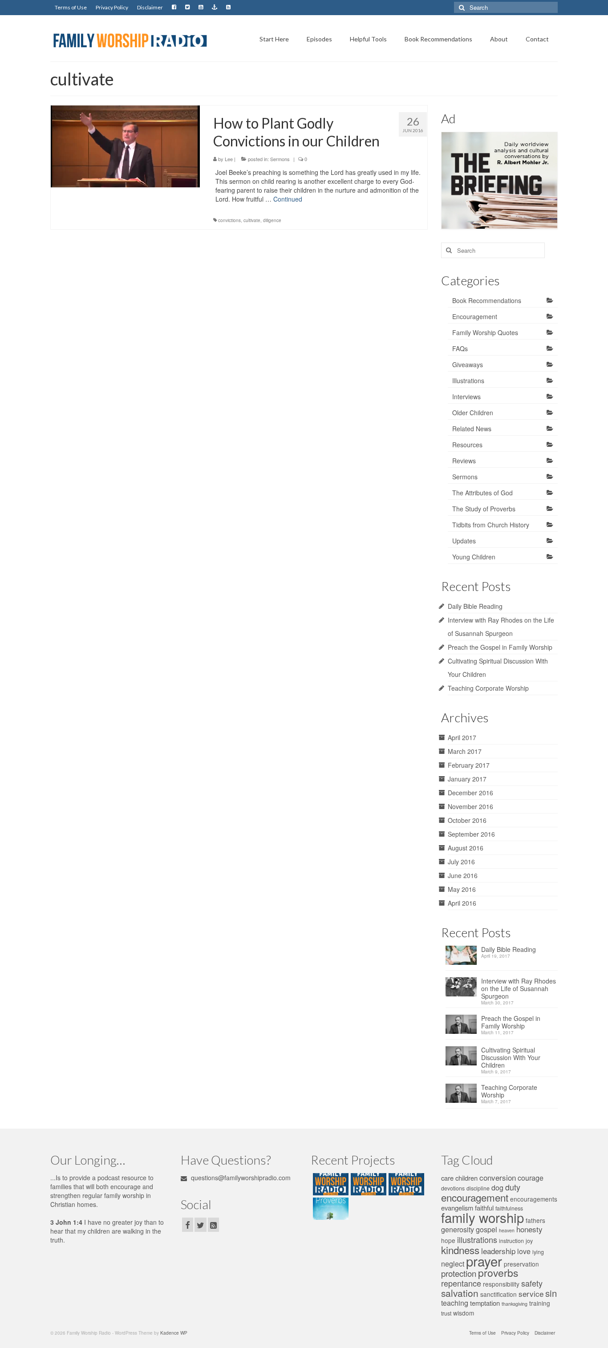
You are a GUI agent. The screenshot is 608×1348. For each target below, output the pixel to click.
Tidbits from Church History (490, 524)
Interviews (466, 396)
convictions (229, 220)
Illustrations (468, 380)
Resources (467, 444)
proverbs (498, 1272)
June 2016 (463, 875)
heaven (507, 1230)
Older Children (472, 412)
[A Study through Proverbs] (330, 1209)
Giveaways (467, 364)
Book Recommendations (486, 300)
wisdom (463, 1312)
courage (530, 1178)
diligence (272, 220)
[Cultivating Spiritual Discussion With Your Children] (463, 1058)
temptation (485, 1303)
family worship (482, 1217)
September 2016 (471, 834)
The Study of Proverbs (483, 508)
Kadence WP (173, 1333)
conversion (497, 1177)
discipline (478, 1188)
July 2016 (461, 861)
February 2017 (469, 765)
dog (497, 1187)
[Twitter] (187, 7)
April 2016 (462, 903)
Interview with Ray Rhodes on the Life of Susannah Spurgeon (518, 988)
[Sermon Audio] (214, 7)
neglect (452, 1264)
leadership (498, 1250)
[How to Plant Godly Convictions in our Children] (125, 145)
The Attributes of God (482, 492)
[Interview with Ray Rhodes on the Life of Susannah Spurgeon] (463, 989)
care (447, 1177)
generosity (457, 1229)
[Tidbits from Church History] (405, 1184)
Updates (464, 540)
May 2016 (462, 889)
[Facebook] (174, 7)
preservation (521, 1263)
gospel (486, 1229)
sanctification (498, 1294)
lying (538, 1252)
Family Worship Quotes (485, 332)
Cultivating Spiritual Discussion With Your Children (510, 1057)
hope (448, 1240)
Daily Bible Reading (475, 606)
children (466, 1177)
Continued (287, 198)
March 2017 (465, 751)
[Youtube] (200, 7)
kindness (460, 1250)
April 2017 (462, 737)
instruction (511, 1241)
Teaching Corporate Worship (488, 688)
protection (458, 1273)
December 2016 (470, 792)
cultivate (251, 220)
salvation (459, 1292)
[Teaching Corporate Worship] (463, 1096)
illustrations (477, 1239)
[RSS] (228, 7)
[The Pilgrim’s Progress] (330, 1184)
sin (551, 1292)
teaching (454, 1303)
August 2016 (465, 847)
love (524, 1251)
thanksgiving (514, 1303)
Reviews (464, 460)
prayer (484, 1260)
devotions (453, 1188)
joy (529, 1241)
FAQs (460, 348)
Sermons (280, 158)
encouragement (474, 1197)
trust (446, 1313)
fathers (535, 1220)
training (539, 1303)
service (531, 1293)
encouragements (533, 1198)
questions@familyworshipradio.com (240, 1177)
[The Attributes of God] (367, 1184)
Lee (229, 158)
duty (512, 1187)
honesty (529, 1229)
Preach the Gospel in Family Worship (500, 647)
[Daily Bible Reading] (463, 958)
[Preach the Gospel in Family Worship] (463, 1027)
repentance (461, 1283)
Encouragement (474, 316)
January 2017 (467, 778)
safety (532, 1283)
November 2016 (470, 806)
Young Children (473, 556)
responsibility (501, 1283)
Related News (471, 428)
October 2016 (467, 820)
